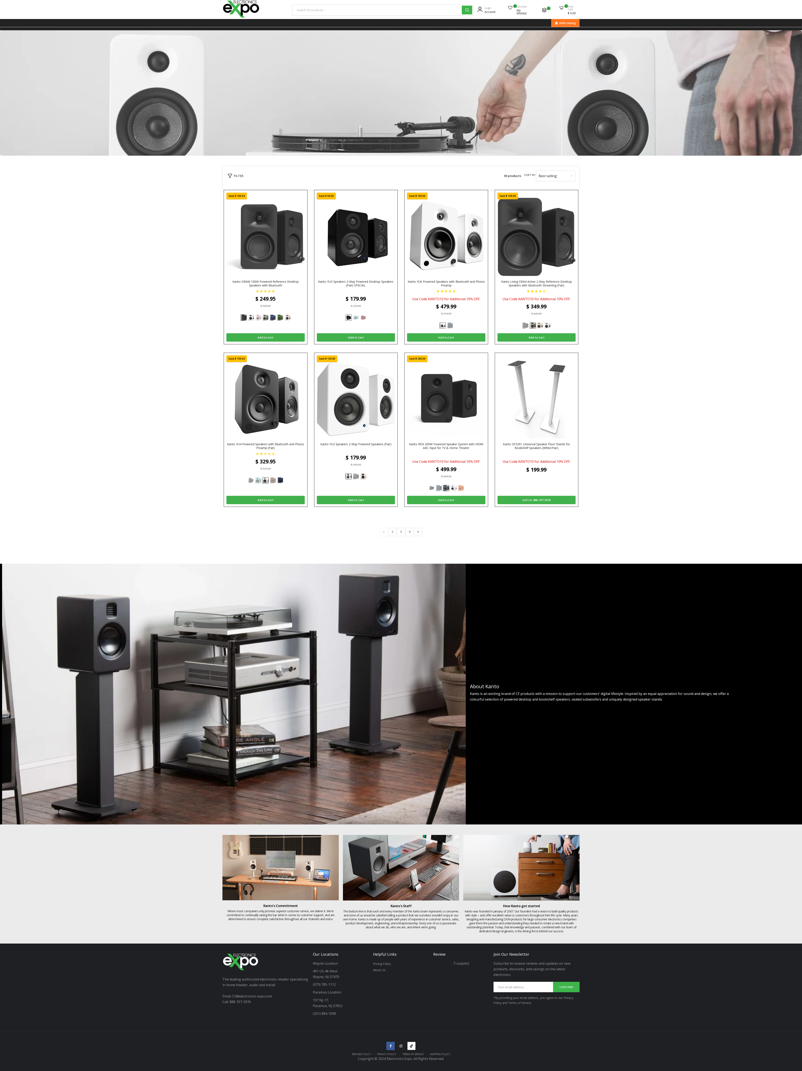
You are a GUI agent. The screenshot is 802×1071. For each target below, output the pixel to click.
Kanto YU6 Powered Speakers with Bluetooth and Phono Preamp (446, 283)
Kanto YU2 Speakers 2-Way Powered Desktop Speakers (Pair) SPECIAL (355, 283)
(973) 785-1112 (325, 984)
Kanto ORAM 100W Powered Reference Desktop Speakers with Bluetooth (265, 283)
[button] (265, 291)
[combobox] (377, 10)
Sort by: (530, 175)
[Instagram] (401, 1046)
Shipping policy (440, 1054)
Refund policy (361, 1054)
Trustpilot (461, 963)
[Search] (467, 10)
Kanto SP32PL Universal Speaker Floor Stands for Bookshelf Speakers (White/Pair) (536, 446)
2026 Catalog (567, 23)
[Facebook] (390, 1046)
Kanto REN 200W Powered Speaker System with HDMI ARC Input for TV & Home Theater (446, 446)
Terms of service (413, 1054)
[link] (401, 93)
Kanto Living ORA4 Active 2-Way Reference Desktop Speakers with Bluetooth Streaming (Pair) (536, 283)
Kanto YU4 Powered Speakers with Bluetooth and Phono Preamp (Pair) (265, 446)
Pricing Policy (382, 964)
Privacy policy (386, 1054)
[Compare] (544, 10)
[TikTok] (411, 1046)
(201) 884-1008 (324, 1013)
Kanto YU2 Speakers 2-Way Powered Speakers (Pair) (355, 444)
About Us (379, 970)
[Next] (418, 532)
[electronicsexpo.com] (241, 18)
